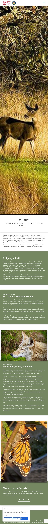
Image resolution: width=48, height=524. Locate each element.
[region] (16, 514)
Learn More (24, 500)
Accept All (23, 518)
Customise (7, 518)
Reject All (15, 518)
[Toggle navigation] (44, 3)
